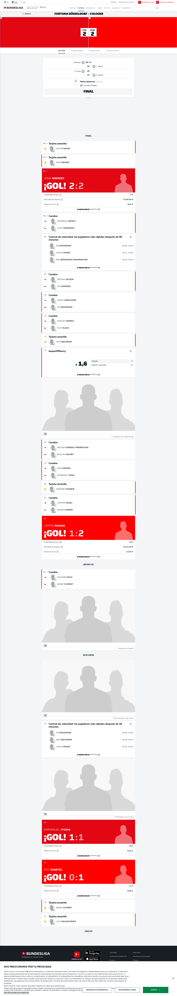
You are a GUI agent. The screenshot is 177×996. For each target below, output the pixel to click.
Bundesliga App (148, 2)
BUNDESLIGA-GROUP (126, 2)
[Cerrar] (173, 978)
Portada (73, 7)
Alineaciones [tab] (77, 51)
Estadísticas (126, 7)
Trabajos (135, 960)
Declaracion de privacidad (141, 956)
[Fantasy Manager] (157, 2)
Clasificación (90, 7)
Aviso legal (136, 952)
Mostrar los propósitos (97, 990)
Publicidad (113, 952)
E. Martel (99, 75)
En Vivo (107, 7)
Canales (114, 2)
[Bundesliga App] (139, 2)
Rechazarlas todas (127, 990)
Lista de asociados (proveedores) (16, 993)
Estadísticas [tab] (94, 51)
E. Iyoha (78, 71)
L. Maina (99, 66)
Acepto (154, 990)
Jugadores (116, 7)
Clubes (99, 7)
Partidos (81, 7)
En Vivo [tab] (62, 51)
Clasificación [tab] (112, 51)
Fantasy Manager (167, 2)
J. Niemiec (77, 62)
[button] (156, 7)
